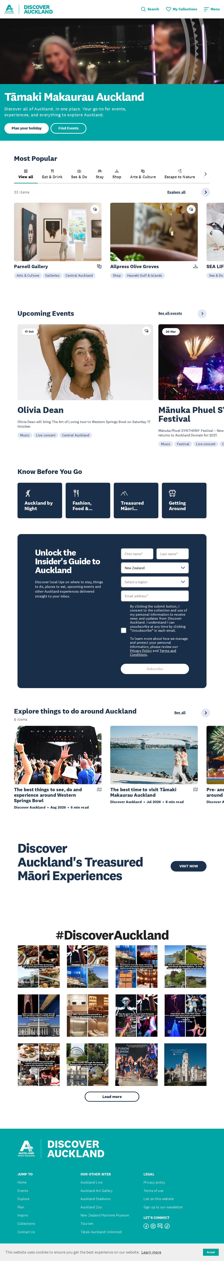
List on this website (159, 1198)
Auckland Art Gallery (96, 1190)
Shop (117, 275)
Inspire (23, 1215)
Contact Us (26, 1232)
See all (180, 712)
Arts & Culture (28, 275)
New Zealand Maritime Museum (104, 1215)
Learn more (151, 1252)
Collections (26, 1223)
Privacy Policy (141, 650)
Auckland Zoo (91, 1207)
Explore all (176, 192)
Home (22, 1182)
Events (23, 1190)
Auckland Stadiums (95, 1198)
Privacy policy (154, 1182)
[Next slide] (205, 174)
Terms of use (153, 1190)
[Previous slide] (18, 174)
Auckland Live (91, 1182)
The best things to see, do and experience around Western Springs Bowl (48, 795)
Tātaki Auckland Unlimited (101, 1232)
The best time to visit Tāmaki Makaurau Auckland (143, 792)
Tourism (86, 1223)
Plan (21, 1207)
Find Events (68, 128)
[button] (26, 176)
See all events (170, 313)
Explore (23, 1198)
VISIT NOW (188, 866)
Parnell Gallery (31, 266)
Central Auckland (79, 275)
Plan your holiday (27, 128)
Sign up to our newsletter (163, 1207)
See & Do (216, 275)
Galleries (52, 275)
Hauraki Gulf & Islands (144, 275)
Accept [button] (211, 1252)
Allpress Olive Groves (134, 266)
